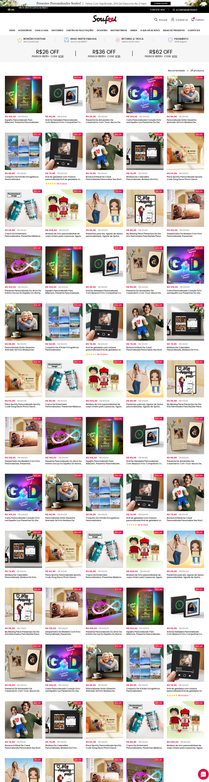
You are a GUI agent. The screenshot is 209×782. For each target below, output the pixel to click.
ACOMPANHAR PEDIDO (186, 10)
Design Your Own (23, 128)
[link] (12, 30)
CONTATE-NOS (157, 9)
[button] (160, 19)
